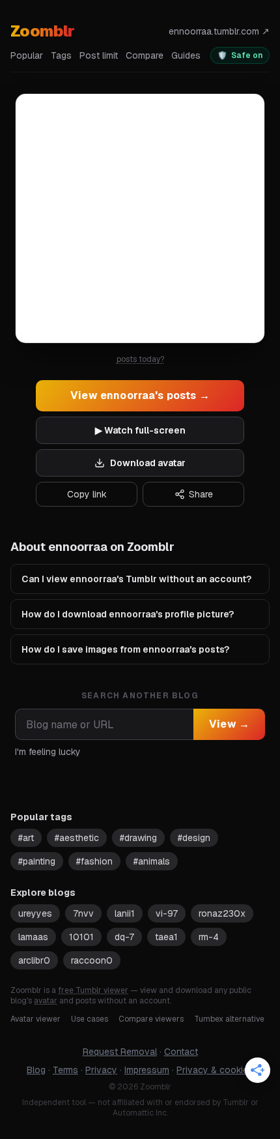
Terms (65, 1070)
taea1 (166, 937)
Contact (181, 1052)
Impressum (146, 1070)
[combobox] (104, 724)
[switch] (240, 55)
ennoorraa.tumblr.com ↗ (219, 31)
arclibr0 (34, 960)
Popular (26, 55)
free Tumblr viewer (93, 990)
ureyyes (35, 913)
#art (26, 838)
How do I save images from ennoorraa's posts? (125, 649)
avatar (45, 1001)
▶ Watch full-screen (140, 430)
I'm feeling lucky (48, 752)
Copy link (87, 494)
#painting (36, 861)
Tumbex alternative (229, 1019)
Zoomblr (42, 31)
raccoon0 (92, 960)
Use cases (89, 1019)
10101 (81, 937)
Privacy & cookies (214, 1070)
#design (194, 838)
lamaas (33, 937)
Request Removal (120, 1052)
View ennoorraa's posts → (140, 395)
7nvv (83, 913)
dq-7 (124, 937)
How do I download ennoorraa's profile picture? (127, 614)
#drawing (138, 838)
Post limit (98, 55)
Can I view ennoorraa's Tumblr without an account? (136, 579)
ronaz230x (222, 913)
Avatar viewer (35, 1019)
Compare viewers (151, 1019)
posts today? (140, 359)
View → (229, 724)
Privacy (101, 1070)
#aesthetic (77, 838)
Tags (61, 55)
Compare (144, 55)
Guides (186, 55)
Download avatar (148, 463)
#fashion (94, 861)
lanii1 (125, 913)
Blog (36, 1070)
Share (201, 494)
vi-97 (167, 913)
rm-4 (209, 937)
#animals (151, 861)
